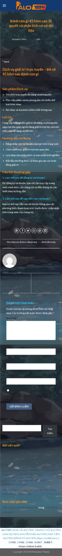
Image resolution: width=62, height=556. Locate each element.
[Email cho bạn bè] (34, 230)
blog (31, 17)
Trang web (11, 375)
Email (9, 360)
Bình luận (12, 318)
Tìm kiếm (7, 422)
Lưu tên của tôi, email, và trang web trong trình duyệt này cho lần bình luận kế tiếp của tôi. (29, 395)
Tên (9, 345)
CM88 (12, 542)
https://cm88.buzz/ (47, 538)
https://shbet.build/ (30, 546)
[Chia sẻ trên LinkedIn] (45, 230)
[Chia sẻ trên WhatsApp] (16, 230)
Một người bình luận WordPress (20, 507)
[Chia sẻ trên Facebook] (22, 230)
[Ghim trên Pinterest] (39, 230)
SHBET (38, 542)
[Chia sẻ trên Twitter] (28, 230)
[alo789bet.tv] (31, 5)
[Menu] (4, 5)
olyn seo (45, 39)
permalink (30, 245)
